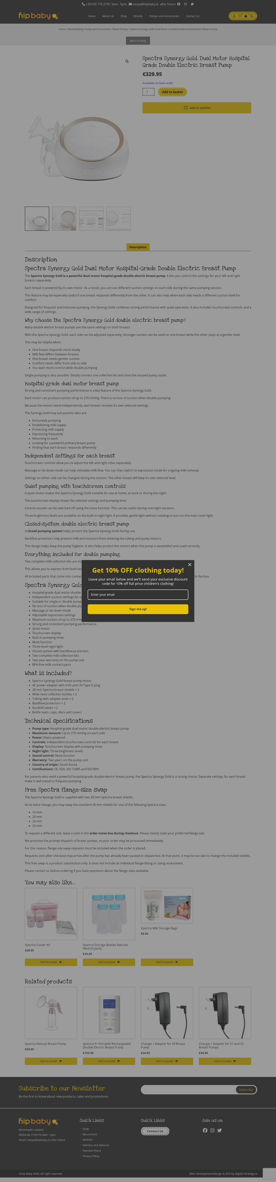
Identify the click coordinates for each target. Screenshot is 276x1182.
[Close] (189, 564)
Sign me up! (138, 609)
